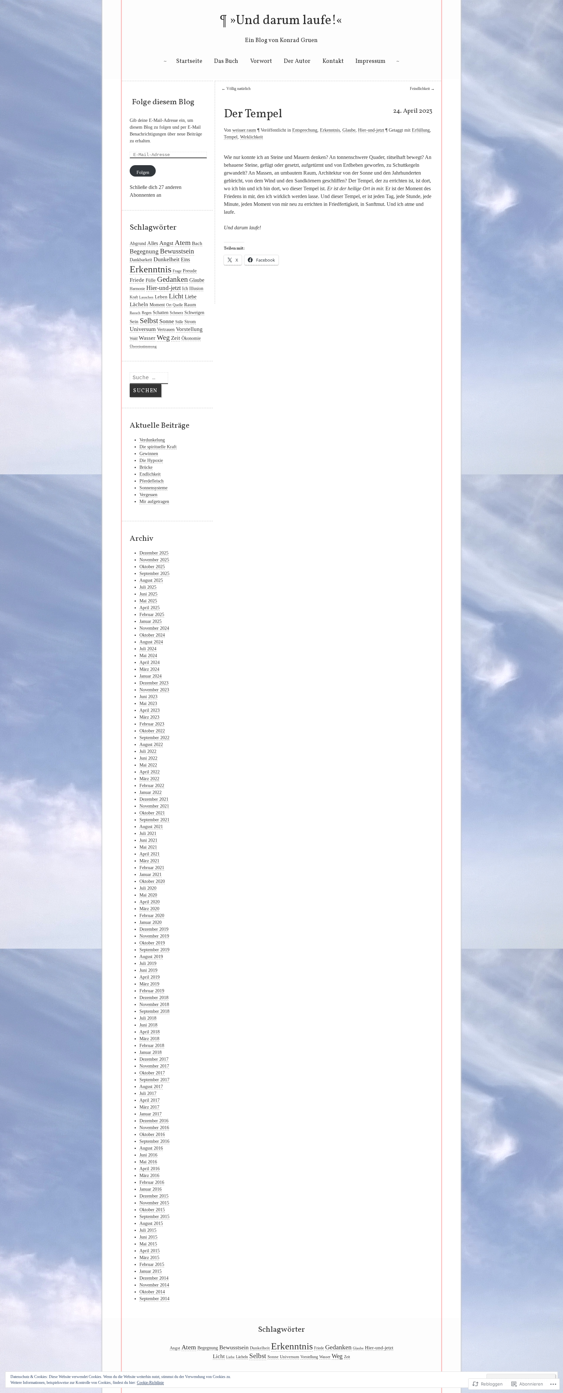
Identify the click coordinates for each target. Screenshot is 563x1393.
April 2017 (149, 1100)
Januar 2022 (150, 792)
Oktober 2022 (152, 730)
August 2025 (151, 580)
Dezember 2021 (153, 799)
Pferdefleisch (151, 481)
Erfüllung (421, 130)
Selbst (149, 320)
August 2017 (151, 1086)
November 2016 (154, 1127)
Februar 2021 (151, 867)
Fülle (151, 280)
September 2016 (154, 1141)
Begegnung (144, 251)
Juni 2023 (148, 696)
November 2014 (154, 1285)
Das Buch (226, 61)
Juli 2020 (147, 888)
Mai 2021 (148, 847)
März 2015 (149, 1257)
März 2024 (149, 669)
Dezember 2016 (153, 1120)
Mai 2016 (148, 1161)
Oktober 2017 (152, 1072)
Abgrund (138, 243)
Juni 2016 (148, 1155)
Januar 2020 (150, 922)
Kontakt (333, 61)
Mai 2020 (148, 895)
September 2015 (154, 1216)
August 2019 (151, 956)
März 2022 (149, 778)
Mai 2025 (148, 600)
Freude (190, 270)
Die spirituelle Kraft (158, 446)
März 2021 (149, 860)
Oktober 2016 (152, 1134)
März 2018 (149, 1038)
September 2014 (154, 1298)
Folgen (143, 172)
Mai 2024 (148, 655)
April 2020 (149, 901)
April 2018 (149, 1031)
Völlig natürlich (236, 88)
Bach (197, 243)
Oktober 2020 (152, 881)
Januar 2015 (150, 1271)
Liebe (190, 296)
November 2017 (154, 1066)
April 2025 (149, 607)
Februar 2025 (151, 614)
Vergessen (148, 494)
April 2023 (149, 710)
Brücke (145, 467)
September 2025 (154, 573)
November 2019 (154, 936)
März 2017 (149, 1107)
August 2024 (151, 641)
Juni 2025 (148, 594)
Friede (137, 280)
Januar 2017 (150, 1114)
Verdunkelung (152, 440)
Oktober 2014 (152, 1291)
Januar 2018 (150, 1052)
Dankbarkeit (141, 259)
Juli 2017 (147, 1093)
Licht (176, 296)
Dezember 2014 (153, 1278)
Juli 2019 (147, 963)
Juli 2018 (147, 1018)
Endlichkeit (150, 474)
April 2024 (149, 662)
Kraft (134, 297)
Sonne (166, 321)
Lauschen (146, 297)
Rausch (135, 313)
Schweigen (194, 312)
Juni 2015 (148, 1237)
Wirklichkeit (251, 137)
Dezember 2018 (153, 997)
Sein (134, 321)
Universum (143, 329)
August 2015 (151, 1223)
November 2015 (154, 1202)
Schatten (160, 312)
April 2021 (149, 854)
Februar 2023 (151, 724)
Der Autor (297, 61)
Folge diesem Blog (163, 102)
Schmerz (176, 312)
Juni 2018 (148, 1025)
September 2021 (154, 819)
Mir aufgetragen (154, 501)
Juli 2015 (147, 1230)
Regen (147, 312)
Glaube (348, 130)
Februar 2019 (151, 990)
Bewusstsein (177, 251)
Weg (163, 337)
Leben (161, 296)
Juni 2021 (148, 840)
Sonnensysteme (153, 487)
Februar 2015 (151, 1264)
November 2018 (154, 1004)
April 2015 (149, 1250)
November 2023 (154, 689)
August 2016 (151, 1148)
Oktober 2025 (152, 566)
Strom (190, 321)
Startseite (189, 61)
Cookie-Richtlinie (150, 1382)
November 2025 (154, 559)
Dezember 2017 (153, 1059)
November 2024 (154, 628)
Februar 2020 (151, 915)
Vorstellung (189, 329)
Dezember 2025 (153, 553)
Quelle (178, 305)
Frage (177, 271)
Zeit (175, 338)
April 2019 (149, 977)
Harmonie (137, 288)
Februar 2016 (151, 1182)
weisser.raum (244, 130)
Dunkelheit (166, 259)
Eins (185, 259)
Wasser (147, 338)
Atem (183, 242)
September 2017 (154, 1079)
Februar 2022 (151, 785)
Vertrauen (166, 329)
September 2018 (154, 1011)
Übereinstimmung (143, 346)
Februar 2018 (151, 1045)
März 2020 (149, 908)
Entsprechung (304, 130)
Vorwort (261, 61)
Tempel (231, 137)
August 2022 (151, 744)
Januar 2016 (150, 1189)
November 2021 (154, 806)
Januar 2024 (150, 676)
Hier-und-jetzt (371, 130)
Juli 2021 (147, 833)
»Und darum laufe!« (286, 21)
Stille (179, 322)
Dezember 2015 (153, 1196)
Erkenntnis (330, 130)
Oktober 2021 (152, 813)
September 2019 (154, 949)
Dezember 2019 (153, 929)
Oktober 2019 (152, 943)
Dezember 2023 (153, 683)
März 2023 (149, 717)
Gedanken (172, 279)
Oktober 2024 (152, 635)
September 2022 (154, 737)
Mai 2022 (148, 765)
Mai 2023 (148, 703)
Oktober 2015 (152, 1209)
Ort (168, 305)
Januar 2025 (150, 621)
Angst (166, 243)
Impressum (370, 61)
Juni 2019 (148, 970)
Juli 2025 (147, 587)
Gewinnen (148, 453)
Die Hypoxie (151, 460)
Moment (157, 304)
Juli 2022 (147, 751)
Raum (190, 304)
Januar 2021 (150, 874)
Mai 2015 (148, 1244)
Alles (152, 243)
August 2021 (151, 826)
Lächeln (139, 304)
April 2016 (149, 1168)
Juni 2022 (148, 758)
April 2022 (149, 771)
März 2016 (149, 1175)
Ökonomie (191, 338)
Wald (133, 338)
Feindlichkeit (422, 88)
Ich (185, 288)
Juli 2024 (147, 648)
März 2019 (149, 984)
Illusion (196, 288)
